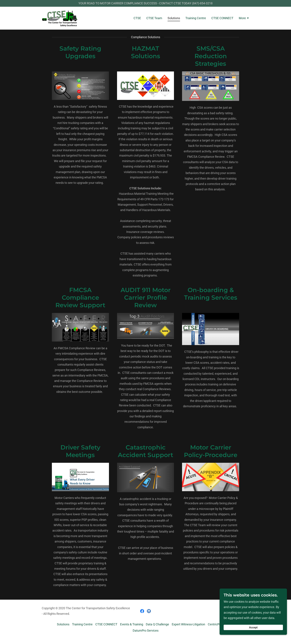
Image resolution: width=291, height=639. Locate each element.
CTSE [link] (137, 18)
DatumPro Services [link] (145, 630)
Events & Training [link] (131, 624)
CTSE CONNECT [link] (222, 18)
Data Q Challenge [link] (157, 624)
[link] (60, 18)
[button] (244, 18)
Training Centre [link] (195, 18)
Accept (253, 627)
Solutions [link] (174, 18)
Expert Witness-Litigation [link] (188, 624)
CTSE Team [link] (154, 18)
